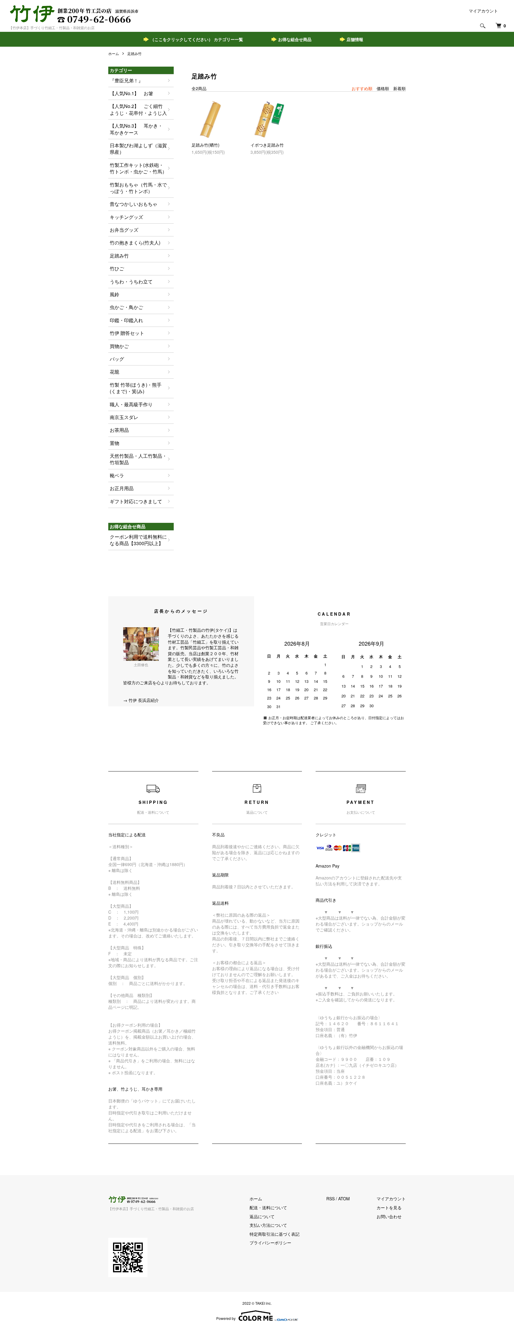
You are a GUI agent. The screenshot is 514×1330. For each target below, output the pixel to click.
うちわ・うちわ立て (131, 281)
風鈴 (114, 294)
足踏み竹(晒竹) (206, 145)
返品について (262, 1216)
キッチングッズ (126, 217)
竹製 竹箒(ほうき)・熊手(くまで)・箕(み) (136, 388)
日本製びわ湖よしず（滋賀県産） (138, 148)
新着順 (399, 88)
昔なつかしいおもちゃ (133, 203)
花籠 (114, 371)
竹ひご (117, 268)
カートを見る (389, 1207)
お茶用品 (119, 429)
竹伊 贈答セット (127, 333)
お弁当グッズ (124, 229)
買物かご (119, 346)
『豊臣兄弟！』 (126, 80)
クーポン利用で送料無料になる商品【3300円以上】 (138, 540)
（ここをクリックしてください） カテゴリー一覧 (196, 39)
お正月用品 (122, 488)
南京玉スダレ (124, 417)
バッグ (117, 358)
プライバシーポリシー (270, 1243)
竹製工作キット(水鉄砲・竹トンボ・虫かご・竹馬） (138, 168)
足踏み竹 (134, 53)
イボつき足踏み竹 (267, 145)
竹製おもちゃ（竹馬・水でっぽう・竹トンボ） (138, 188)
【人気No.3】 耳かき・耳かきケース (136, 129)
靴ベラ (117, 475)
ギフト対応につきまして (136, 501)
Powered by (226, 1318)
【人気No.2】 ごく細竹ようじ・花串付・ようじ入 (138, 109)
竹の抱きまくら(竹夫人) (135, 242)
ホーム (113, 53)
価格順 (383, 88)
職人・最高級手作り (131, 404)
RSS (330, 1199)
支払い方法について (268, 1225)
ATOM (344, 1199)
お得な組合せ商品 (294, 39)
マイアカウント (483, 11)
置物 (114, 443)
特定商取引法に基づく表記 (275, 1234)
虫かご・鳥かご (126, 307)
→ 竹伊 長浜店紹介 (141, 700)
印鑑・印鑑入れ (126, 320)
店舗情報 (355, 39)
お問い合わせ (389, 1216)
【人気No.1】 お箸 (131, 93)
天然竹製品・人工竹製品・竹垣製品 (138, 459)
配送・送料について (268, 1207)
